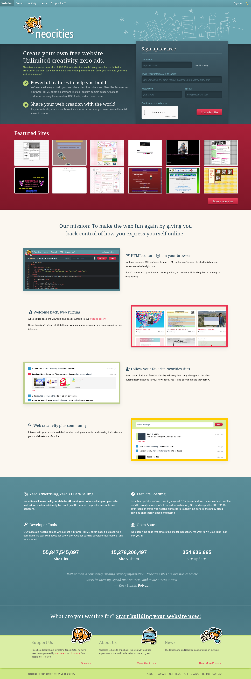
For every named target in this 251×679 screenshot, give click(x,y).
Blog (178, 673)
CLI (171, 673)
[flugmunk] (69, 153)
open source (46, 673)
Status (195, 673)
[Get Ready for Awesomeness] (69, 180)
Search (20, 3)
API (186, 673)
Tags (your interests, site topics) (159, 74)
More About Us (145, 663)
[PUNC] (221, 153)
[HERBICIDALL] (221, 180)
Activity (32, 3)
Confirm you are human (155, 103)
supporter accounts (99, 505)
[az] (145, 153)
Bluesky (71, 673)
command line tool (70, 92)
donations (29, 508)
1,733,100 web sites (68, 67)
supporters (60, 653)
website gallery (98, 318)
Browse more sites (222, 201)
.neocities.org (200, 65)
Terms (206, 673)
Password (147, 88)
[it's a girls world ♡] (107, 180)
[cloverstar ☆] (107, 153)
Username (147, 59)
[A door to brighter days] (183, 153)
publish (139, 531)
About (151, 673)
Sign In (238, 3)
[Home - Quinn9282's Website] (183, 180)
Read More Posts (209, 663)
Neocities (32, 673)
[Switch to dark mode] (247, 3)
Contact (217, 673)
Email (188, 88)
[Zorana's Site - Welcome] (145, 180)
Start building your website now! (158, 616)
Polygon (144, 585)
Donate (85, 663)
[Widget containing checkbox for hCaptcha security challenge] (160, 112)
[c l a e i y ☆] (31, 153)
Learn (43, 3)
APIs (76, 535)
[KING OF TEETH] (31, 180)
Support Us (57, 3)
